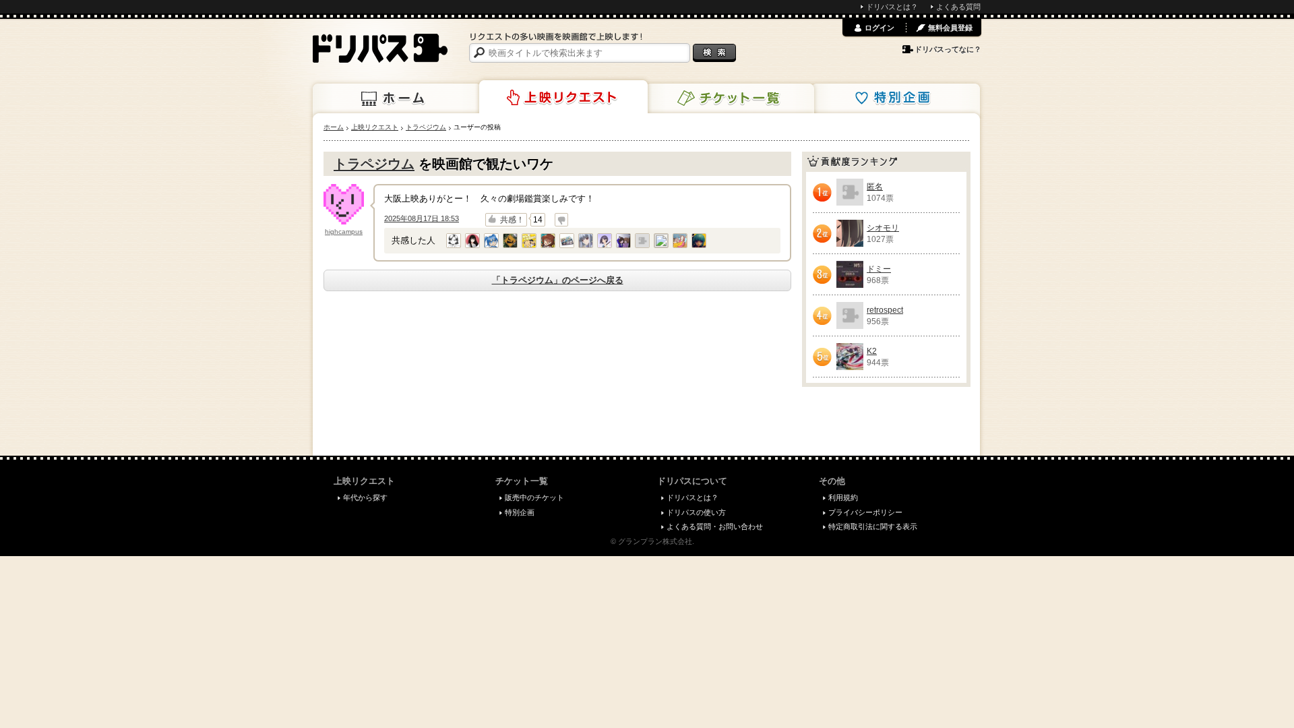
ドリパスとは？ (892, 7)
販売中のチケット (534, 497)
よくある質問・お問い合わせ (715, 526)
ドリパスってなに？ (948, 49)
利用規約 (843, 497)
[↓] (561, 219)
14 (538, 219)
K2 (872, 351)
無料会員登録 (950, 28)
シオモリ (883, 228)
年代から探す (365, 497)
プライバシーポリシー (865, 512)
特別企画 (895, 98)
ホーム (397, 98)
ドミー (879, 269)
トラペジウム (374, 163)
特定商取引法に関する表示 (872, 526)
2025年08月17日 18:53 (421, 218)
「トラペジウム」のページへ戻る (557, 280)
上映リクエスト (563, 97)
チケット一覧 (730, 98)
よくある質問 (958, 7)
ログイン (879, 28)
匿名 (875, 186)
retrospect (885, 310)
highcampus (344, 231)
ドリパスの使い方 (696, 512)
